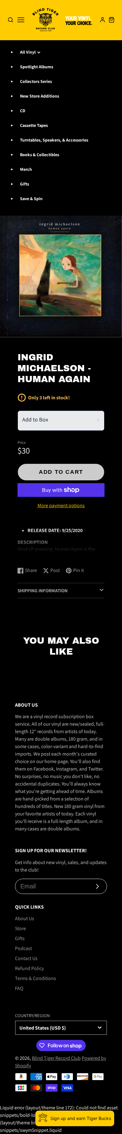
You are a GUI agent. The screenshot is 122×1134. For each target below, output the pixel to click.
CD (22, 110)
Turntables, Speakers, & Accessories (54, 140)
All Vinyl (28, 52)
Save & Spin (31, 198)
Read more (30, 555)
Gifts (24, 184)
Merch (26, 169)
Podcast (23, 948)
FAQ (19, 988)
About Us (24, 918)
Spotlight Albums (36, 67)
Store (20, 928)
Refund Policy (29, 968)
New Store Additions (39, 96)
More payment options (61, 505)
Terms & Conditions (35, 978)
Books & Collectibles (39, 154)
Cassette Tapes (34, 125)
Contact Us (26, 958)
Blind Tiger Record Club (56, 1058)
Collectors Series (36, 81)
